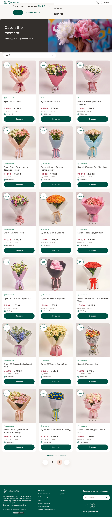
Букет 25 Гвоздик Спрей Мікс (18, 298)
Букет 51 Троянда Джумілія (90, 233)
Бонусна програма (44, 503)
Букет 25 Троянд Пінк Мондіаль (92, 167)
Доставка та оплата (44, 494)
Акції (39, 500)
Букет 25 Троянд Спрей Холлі (54, 364)
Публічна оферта (43, 506)
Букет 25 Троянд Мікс (87, 364)
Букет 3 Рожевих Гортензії (53, 298)
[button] (16, 92)
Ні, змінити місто (33, 12)
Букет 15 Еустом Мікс (14, 233)
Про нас (62, 494)
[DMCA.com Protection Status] (18, 513)
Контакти (62, 497)
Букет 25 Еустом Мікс (51, 101)
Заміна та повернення (45, 497)
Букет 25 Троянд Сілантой (53, 233)
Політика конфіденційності (46, 509)
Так (18, 12)
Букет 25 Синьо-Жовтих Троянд (56, 430)
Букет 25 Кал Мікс (12, 101)
